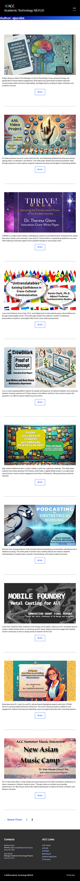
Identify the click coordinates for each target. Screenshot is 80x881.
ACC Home (46, 845)
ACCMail (45, 851)
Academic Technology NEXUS (21, 875)
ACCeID (45, 848)
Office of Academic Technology (22, 847)
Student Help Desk (49, 857)
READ (40, 92)
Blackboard (46, 854)
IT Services (46, 859)
